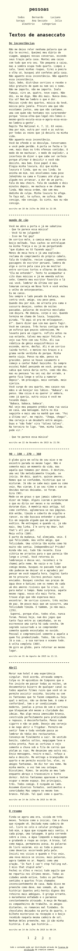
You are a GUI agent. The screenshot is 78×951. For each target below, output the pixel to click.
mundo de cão (18, 220)
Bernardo (37, 17)
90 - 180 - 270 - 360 (25, 453)
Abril (13, 667)
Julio (58, 20)
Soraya (20, 20)
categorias (49, 24)
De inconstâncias (22, 43)
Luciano (55, 17)
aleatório (28, 24)
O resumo (15, 811)
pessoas (39, 9)
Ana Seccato (39, 20)
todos (21, 17)
